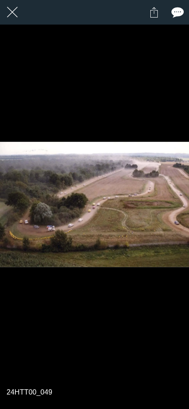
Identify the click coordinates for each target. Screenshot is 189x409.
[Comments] (176, 12)
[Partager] (153, 12)
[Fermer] (12, 12)
